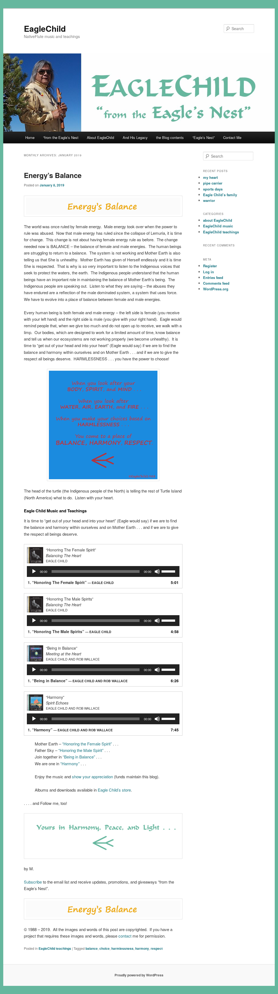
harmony (142, 948)
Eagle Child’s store (114, 790)
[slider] (169, 571)
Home (29, 137)
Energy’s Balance (52, 175)
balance (92, 948)
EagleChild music (218, 225)
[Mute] (157, 571)
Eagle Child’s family (220, 194)
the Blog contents (170, 137)
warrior (209, 200)
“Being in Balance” (79, 757)
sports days (213, 189)
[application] (103, 571)
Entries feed (213, 277)
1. (71, 582)
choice (104, 948)
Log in (208, 271)
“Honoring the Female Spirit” (87, 744)
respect (157, 948)
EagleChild (45, 28)
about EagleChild (217, 220)
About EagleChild (100, 137)
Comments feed (216, 283)
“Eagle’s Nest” (203, 137)
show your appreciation (92, 776)
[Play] (34, 571)
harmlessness (122, 948)
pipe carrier (212, 183)
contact (124, 936)
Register (210, 265)
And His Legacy (135, 137)
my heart (210, 177)
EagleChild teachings (55, 948)
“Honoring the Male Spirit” (80, 750)
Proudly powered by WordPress (139, 975)
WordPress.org (215, 288)
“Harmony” (70, 763)
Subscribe (33, 882)
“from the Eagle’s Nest (60, 137)
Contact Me (232, 137)
